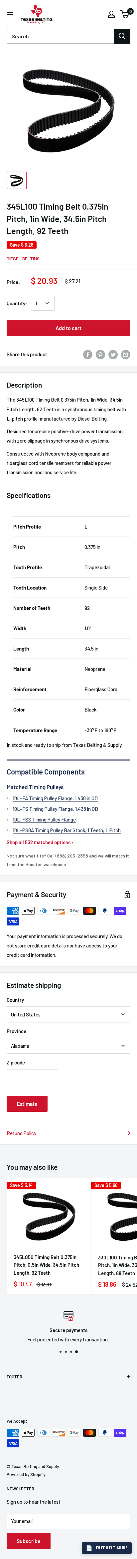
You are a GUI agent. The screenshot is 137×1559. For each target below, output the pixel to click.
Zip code (16, 1062)
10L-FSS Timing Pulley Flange (44, 819)
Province (16, 1031)
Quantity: (17, 303)
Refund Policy (21, 1133)
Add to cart (68, 328)
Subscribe (29, 1541)
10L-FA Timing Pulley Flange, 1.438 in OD (55, 798)
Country (15, 1000)
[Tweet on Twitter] (113, 354)
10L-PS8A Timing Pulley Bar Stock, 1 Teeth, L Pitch (67, 830)
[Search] (122, 36)
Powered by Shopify (26, 1474)
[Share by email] (125, 354)
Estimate (27, 1103)
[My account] (111, 14)
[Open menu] (10, 14)
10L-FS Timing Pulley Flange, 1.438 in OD (55, 809)
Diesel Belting (23, 258)
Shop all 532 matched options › (40, 842)
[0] (125, 14)
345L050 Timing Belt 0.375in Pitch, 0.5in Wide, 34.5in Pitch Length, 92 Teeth (46, 1265)
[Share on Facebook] (87, 354)
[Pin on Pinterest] (100, 354)
